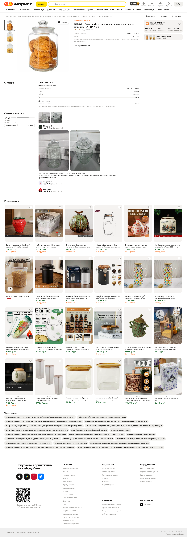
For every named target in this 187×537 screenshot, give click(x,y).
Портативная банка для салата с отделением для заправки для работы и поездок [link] (17, 348)
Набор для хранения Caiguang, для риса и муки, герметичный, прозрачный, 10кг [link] (48, 246)
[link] (40, 417)
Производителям (146, 475)
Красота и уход (68, 494)
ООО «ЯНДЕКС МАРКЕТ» (175, 531)
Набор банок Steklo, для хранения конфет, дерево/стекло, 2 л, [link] (107, 348)
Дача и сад (66, 501)
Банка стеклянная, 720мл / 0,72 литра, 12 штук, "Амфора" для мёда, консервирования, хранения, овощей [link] (48, 348)
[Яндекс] (181, 534)
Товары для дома (68, 488)
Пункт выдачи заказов (148, 478)
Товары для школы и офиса (72, 507)
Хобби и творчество (70, 498)
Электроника (67, 481)
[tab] (10, 10)
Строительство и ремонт (71, 517)
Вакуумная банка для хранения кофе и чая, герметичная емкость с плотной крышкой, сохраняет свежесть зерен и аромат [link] (78, 297)
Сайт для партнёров (109, 514)
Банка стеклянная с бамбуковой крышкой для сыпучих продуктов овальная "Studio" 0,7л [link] (77, 399)
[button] (82, 45)
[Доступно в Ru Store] (41, 479)
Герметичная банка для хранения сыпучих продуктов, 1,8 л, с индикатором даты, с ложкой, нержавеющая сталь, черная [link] (47, 297)
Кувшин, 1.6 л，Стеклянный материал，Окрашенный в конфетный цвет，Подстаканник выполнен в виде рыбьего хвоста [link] (137, 297)
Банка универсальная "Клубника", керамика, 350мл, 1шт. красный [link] (18, 246)
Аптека (65, 491)
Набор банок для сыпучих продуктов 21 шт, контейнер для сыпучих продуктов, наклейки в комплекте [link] (77, 348)
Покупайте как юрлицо (110, 475)
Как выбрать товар (108, 468)
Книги (65, 504)
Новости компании (147, 468)
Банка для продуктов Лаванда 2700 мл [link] (167, 399)
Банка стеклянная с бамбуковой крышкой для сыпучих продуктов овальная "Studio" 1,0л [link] (107, 399)
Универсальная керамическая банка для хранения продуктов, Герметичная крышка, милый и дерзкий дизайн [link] (138, 348)
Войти (178, 4)
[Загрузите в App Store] (19, 479)
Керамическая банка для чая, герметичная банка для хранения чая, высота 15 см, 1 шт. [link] (77, 246)
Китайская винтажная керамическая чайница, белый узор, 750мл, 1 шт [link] (167, 246)
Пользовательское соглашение (28, 533)
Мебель (65, 472)
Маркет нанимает (146, 481)
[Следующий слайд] (66, 46)
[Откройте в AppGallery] (34, 479)
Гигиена (65, 478)
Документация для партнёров (112, 511)
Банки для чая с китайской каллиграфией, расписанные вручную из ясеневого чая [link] (16, 399)
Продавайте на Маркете (110, 508)
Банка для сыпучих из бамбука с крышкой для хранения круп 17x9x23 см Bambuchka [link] (166, 348)
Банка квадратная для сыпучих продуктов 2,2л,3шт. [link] (47, 399)
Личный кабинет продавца (111, 504)
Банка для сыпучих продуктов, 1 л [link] (18, 296)
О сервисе (106, 478)
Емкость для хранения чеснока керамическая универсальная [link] (136, 246)
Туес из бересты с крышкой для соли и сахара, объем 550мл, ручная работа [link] (138, 399)
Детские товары (68, 520)
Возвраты (105, 481)
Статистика (10, 533)
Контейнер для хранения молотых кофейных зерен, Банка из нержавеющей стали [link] (107, 297)
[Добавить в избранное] (30, 207)
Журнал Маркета (108, 485)
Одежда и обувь (68, 485)
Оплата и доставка (108, 472)
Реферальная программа (149, 472)
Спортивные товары (70, 511)
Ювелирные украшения (71, 524)
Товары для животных (70, 514)
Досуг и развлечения (70, 468)
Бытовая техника (69, 475)
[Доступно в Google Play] (27, 479)
